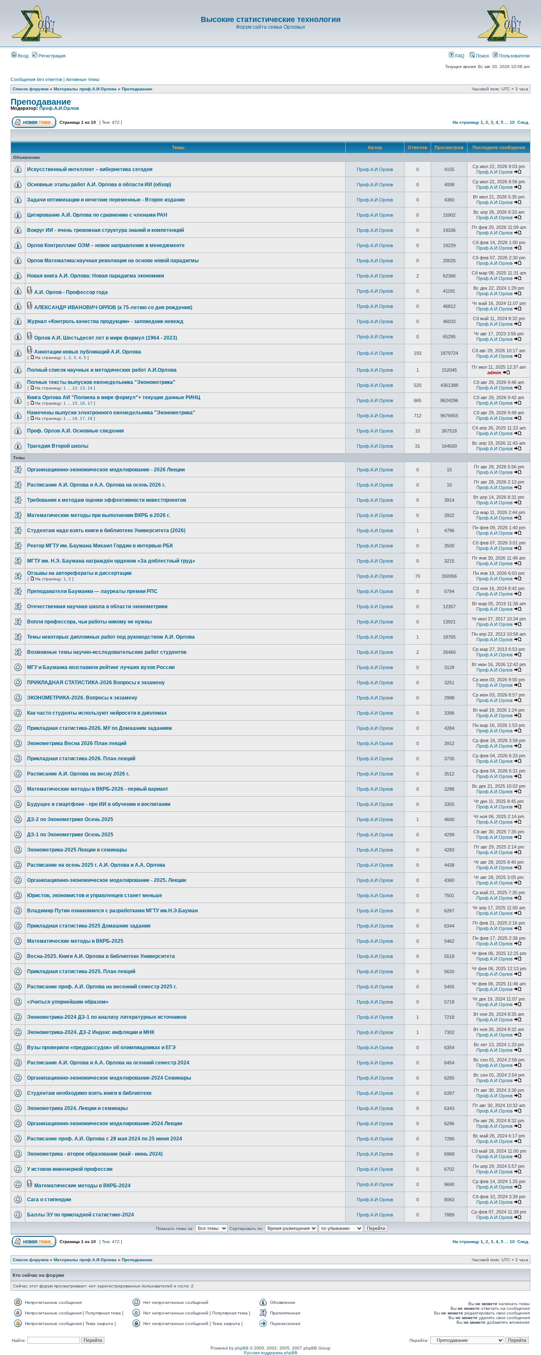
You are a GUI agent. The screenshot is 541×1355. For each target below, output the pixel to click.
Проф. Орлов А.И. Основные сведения (75, 431)
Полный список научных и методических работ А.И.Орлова (102, 370)
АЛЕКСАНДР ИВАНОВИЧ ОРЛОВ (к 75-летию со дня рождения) (113, 307)
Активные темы (82, 79)
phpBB (242, 1348)
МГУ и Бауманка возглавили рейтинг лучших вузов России (101, 667)
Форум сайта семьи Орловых (270, 27)
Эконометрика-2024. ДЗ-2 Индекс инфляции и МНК (90, 1032)
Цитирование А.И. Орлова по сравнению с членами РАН (97, 215)
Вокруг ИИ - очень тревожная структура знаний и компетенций (105, 230)
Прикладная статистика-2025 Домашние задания (88, 926)
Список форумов (31, 89)
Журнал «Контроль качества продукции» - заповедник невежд (105, 321)
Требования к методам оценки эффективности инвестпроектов (106, 500)
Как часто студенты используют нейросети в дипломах (97, 713)
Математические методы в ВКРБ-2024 (82, 1186)
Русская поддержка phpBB (271, 1352)
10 (512, 122)
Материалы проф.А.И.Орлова (85, 89)
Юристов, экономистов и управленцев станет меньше (94, 895)
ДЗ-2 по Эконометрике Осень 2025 (70, 819)
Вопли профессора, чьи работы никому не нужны (89, 622)
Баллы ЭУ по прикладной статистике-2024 (80, 1215)
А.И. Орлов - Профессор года (71, 292)
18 (90, 418)
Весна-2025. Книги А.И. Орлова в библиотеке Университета (101, 956)
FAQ (459, 55)
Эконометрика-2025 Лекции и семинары (77, 850)
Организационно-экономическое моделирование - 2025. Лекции (106, 880)
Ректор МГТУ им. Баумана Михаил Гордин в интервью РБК (100, 546)
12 (74, 388)
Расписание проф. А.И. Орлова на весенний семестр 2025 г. (102, 987)
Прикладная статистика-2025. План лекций (81, 971)
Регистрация (51, 55)
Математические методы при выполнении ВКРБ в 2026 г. (98, 515)
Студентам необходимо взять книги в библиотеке (89, 1093)
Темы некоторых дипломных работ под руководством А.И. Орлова (111, 637)
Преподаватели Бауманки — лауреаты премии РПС (92, 591)
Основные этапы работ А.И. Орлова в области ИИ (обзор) (99, 185)
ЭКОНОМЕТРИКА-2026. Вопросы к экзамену (82, 698)
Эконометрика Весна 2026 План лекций (76, 743)
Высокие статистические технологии (271, 19)
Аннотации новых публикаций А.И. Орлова (87, 352)
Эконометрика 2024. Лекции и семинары (77, 1108)
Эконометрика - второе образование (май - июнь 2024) (95, 1154)
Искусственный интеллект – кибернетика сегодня (90, 169)
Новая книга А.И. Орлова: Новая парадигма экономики (95, 276)
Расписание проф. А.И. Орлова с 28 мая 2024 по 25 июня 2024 (104, 1139)
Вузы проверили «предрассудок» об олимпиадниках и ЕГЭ (101, 1047)
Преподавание (137, 89)
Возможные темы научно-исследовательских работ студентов (106, 652)
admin (494, 372)
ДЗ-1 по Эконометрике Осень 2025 (70, 835)
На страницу (466, 122)
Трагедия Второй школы (57, 446)
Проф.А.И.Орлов (59, 108)
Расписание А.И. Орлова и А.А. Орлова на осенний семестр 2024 (108, 1063)
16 (82, 403)
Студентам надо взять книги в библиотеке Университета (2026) (106, 530)
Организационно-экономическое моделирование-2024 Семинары (109, 1078)
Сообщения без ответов (36, 79)
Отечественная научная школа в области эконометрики (97, 606)
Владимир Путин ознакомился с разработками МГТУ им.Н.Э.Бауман (112, 911)
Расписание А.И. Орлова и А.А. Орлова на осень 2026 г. (96, 485)
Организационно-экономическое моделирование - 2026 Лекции (106, 470)
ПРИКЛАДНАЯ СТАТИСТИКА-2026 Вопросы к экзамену (96, 683)
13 (82, 388)
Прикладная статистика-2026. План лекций (81, 759)
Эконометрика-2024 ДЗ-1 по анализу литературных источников (106, 1017)
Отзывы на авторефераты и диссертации (79, 573)
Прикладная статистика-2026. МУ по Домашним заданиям (99, 728)
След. (523, 122)
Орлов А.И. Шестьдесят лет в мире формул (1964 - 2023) (105, 338)
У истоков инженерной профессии (69, 1169)
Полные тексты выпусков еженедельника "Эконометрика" (101, 382)
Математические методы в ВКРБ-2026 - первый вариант (97, 789)
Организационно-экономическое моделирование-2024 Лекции (104, 1123)
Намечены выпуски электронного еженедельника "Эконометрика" (111, 413)
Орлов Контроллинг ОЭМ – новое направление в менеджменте (106, 245)
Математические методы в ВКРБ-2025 (75, 941)
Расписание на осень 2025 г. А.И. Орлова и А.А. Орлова (96, 865)
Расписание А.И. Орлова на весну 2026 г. (78, 774)
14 (90, 388)
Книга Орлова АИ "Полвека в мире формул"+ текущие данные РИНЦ (113, 397)
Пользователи (514, 55)
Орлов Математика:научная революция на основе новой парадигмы (113, 261)
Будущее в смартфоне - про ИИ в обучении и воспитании (98, 804)
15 (74, 403)
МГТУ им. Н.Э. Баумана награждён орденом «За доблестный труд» (111, 561)
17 (90, 403)
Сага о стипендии (49, 1200)
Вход (22, 55)
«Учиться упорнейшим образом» (68, 1002)
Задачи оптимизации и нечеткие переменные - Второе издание (106, 200)
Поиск (482, 55)
